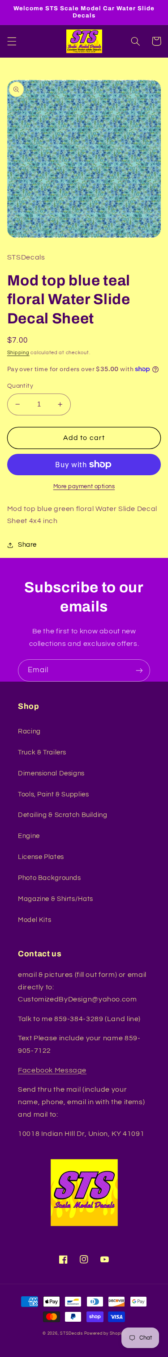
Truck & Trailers (42, 752)
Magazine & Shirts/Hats (55, 899)
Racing (29, 731)
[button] (11, 41)
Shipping (18, 352)
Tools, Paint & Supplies (53, 794)
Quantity (20, 386)
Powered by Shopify (104, 1334)
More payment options (84, 487)
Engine (29, 836)
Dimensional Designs (51, 773)
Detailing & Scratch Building (63, 815)
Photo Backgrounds (49, 878)
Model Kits (34, 920)
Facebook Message (52, 1070)
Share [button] (27, 544)
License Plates (41, 857)
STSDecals (71, 1334)
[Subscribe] (139, 670)
